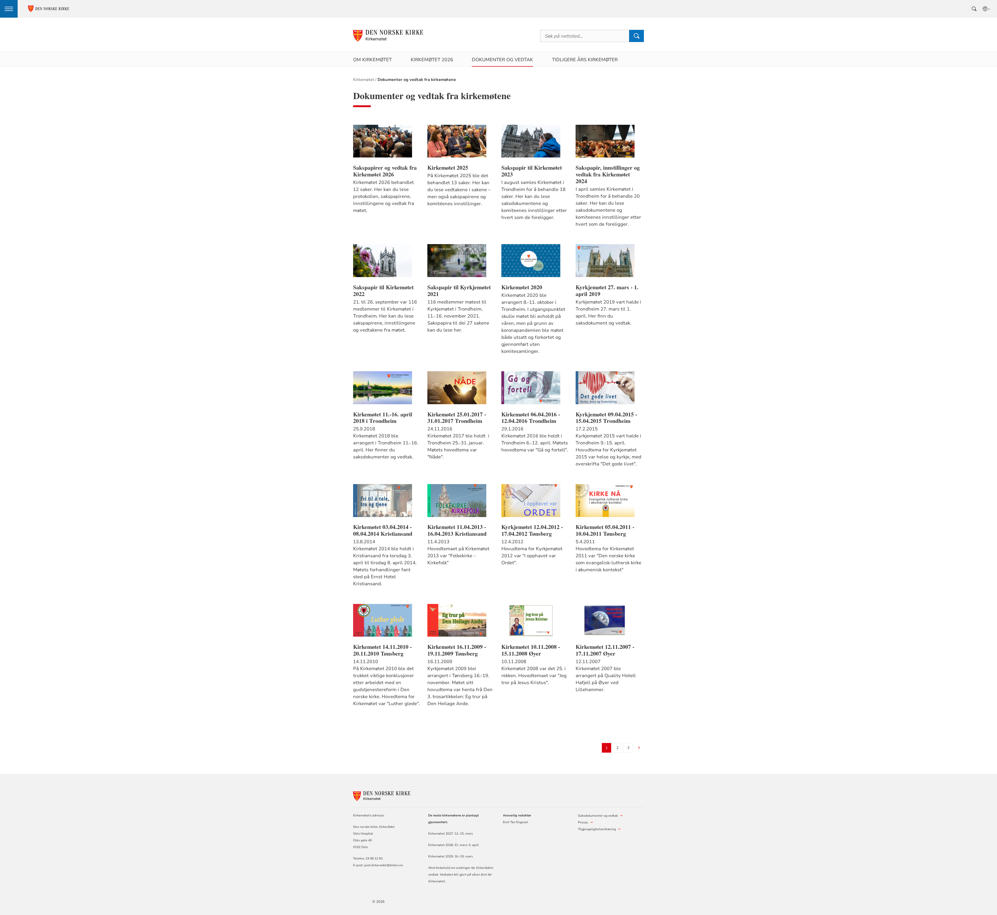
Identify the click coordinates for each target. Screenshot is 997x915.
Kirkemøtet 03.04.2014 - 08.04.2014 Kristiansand (382, 530)
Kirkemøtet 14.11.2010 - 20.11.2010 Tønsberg (382, 650)
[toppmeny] (9, 9)
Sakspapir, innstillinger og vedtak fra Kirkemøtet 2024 (608, 174)
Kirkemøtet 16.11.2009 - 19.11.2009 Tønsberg (456, 650)
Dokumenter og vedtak (502, 60)
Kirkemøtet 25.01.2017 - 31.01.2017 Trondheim (456, 417)
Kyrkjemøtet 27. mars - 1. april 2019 (607, 290)
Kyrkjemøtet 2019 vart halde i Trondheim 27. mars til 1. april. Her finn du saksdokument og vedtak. (608, 312)
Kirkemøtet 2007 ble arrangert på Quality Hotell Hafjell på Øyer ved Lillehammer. (606, 679)
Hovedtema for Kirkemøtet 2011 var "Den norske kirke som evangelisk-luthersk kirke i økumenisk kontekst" (608, 559)
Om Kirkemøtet (372, 60)
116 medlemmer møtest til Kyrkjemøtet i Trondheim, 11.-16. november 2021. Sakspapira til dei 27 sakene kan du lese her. (458, 316)
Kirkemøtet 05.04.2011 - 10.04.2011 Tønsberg (605, 530)
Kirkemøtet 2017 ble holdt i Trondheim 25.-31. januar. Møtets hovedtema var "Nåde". (458, 446)
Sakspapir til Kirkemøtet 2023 (531, 171)
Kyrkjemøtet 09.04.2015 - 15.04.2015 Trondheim (606, 417)
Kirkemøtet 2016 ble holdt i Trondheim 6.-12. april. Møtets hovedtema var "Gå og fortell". (534, 443)
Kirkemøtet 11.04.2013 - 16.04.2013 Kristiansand (457, 530)
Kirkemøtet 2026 (432, 60)
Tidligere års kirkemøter (585, 60)
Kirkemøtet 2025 (447, 167)
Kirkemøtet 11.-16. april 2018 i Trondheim (382, 417)
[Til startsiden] (388, 36)
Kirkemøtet (363, 79)
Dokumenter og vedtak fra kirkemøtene (417, 79)
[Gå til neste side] (639, 748)
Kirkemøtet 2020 (521, 287)
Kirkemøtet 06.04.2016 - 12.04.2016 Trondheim (530, 417)
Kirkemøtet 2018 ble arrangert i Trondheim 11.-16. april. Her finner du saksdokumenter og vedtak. (385, 446)
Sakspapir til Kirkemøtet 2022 (383, 290)
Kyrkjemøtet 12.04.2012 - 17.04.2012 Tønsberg (532, 530)
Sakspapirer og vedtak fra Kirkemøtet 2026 (385, 171)
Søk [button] (636, 36)
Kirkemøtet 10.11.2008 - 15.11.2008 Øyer (530, 650)
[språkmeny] (987, 9)
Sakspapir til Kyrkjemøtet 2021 (459, 290)
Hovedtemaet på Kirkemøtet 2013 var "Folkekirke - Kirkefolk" (458, 556)
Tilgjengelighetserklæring (597, 829)
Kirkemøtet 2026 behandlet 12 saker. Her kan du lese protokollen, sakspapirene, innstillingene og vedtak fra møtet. (383, 196)
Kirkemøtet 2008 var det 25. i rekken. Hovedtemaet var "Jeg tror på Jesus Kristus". (534, 675)
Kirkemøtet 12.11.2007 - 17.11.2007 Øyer (605, 650)
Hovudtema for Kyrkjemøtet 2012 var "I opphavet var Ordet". (531, 556)
